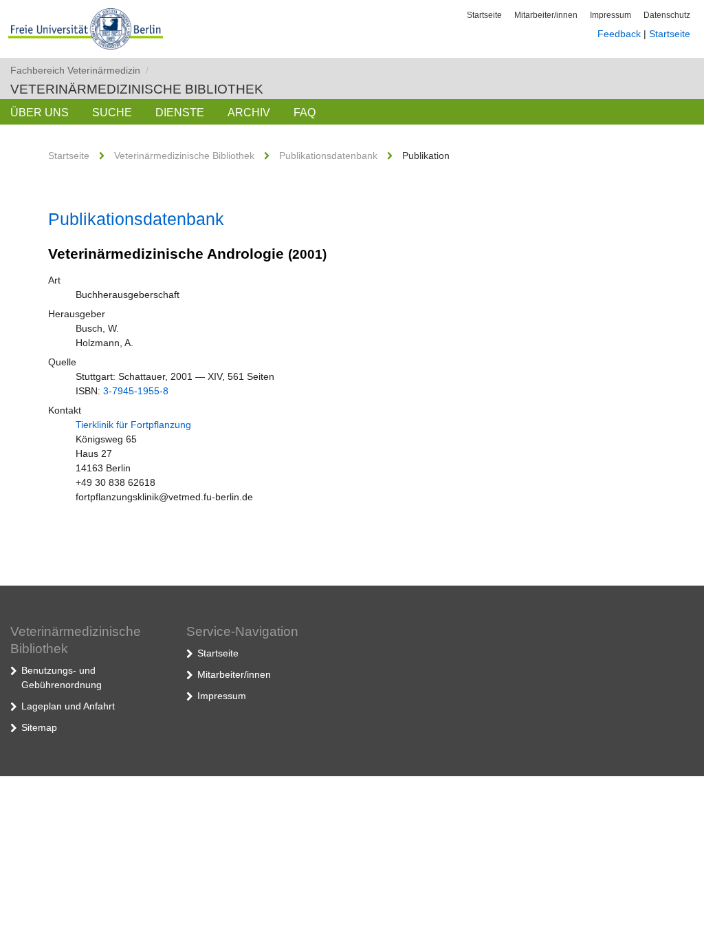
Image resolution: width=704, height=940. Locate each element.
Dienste (179, 112)
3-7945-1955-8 (135, 390)
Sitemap (39, 727)
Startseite (484, 15)
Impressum (610, 15)
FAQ (305, 112)
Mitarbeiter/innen (546, 15)
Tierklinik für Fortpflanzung (133, 424)
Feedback (619, 33)
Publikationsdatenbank (328, 155)
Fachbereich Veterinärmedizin (79, 70)
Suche (112, 112)
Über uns (39, 112)
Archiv (249, 112)
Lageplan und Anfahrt (68, 706)
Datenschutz (667, 15)
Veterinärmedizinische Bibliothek (136, 89)
